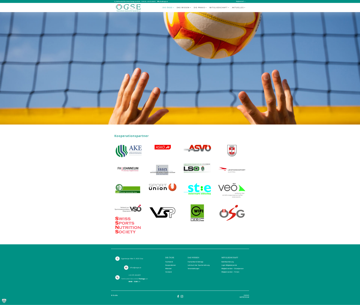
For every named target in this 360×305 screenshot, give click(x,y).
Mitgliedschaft (240, 1)
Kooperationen (170, 265)
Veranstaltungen (193, 268)
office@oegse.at (135, 268)
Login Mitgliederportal (229, 265)
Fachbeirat (169, 262)
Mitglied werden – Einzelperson (232, 268)
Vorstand (168, 272)
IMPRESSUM (244, 297)
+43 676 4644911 (134, 275)
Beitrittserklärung (227, 262)
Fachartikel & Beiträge (195, 262)
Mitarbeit (168, 268)
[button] (4, 301)
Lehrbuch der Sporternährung (199, 265)
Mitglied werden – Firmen (230, 272)
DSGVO (246, 295)
